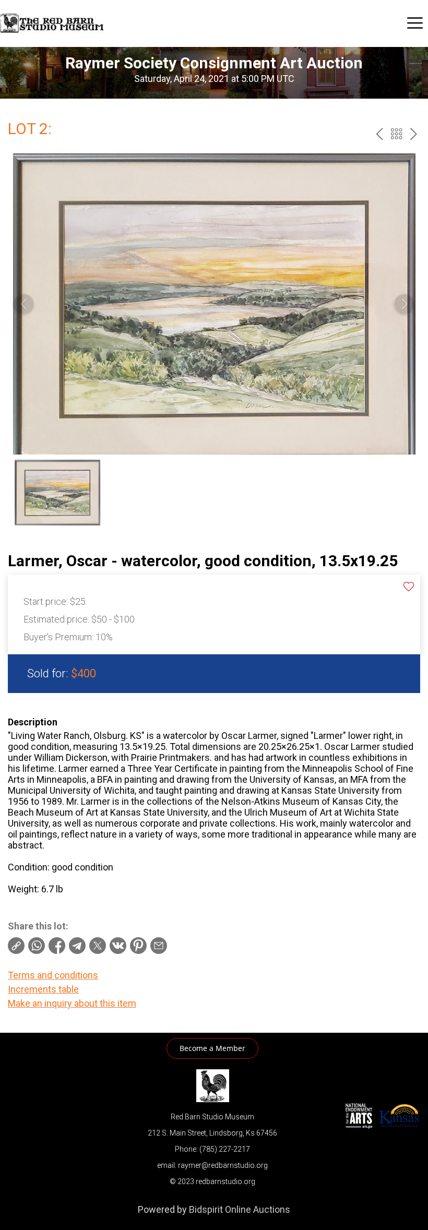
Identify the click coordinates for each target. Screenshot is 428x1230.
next (413, 133)
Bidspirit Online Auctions (239, 1209)
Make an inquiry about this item (72, 1003)
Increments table (43, 989)
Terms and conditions (53, 975)
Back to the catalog (396, 133)
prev (379, 133)
